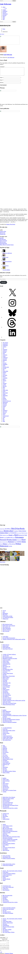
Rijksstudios (5, 614)
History (4, 376)
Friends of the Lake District (8, 909)
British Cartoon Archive (7, 830)
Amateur (4, 920)
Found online (5, 371)
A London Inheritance (7, 727)
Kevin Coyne (5, 756)
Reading (4, 398)
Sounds (4, 406)
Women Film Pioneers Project (9, 704)
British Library (9, 531)
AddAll (4, 824)
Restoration (4, 541)
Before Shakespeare (7, 711)
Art (3, 348)
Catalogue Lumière (6, 659)
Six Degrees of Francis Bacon (9, 847)
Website (1, 82)
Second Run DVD (6, 685)
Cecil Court (5, 729)
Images (4, 379)
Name (1, 77)
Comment (2, 66)
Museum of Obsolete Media (8, 926)
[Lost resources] (4, 264)
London (4, 384)
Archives (4, 346)
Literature (5, 383)
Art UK (4, 610)
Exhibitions (5, 11)
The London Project (7, 695)
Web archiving (12, 543)
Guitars (7, 535)
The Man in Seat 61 (7, 911)
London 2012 (9, 537)
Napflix (4, 928)
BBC (6, 528)
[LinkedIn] (12, 337)
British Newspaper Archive (8, 798)
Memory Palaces (6, 677)
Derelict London (6, 733)
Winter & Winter (6, 772)
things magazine (6, 631)
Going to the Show (6, 670)
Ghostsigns (5, 924)
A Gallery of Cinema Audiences (9, 654)
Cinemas (4, 352)
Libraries (4, 380)
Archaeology (5, 344)
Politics (4, 394)
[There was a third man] (4, 251)
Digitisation (25, 532)
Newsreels (3, 539)
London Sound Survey (7, 736)
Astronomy (5, 349)
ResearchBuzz (6, 844)
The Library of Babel (7, 929)
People (4, 391)
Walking (5, 544)
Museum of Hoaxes (7, 629)
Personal (4, 12)
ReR (3, 765)
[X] (12, 297)
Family (4, 365)
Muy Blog (5, 815)
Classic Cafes (5, 731)
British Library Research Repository (10, 831)
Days (4, 361)
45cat (4, 745)
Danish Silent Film (6, 663)
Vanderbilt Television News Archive (10, 808)
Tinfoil (4, 880)
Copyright (5, 359)
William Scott (5, 618)
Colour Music (5, 636)
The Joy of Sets (6, 900)
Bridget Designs (6, 644)
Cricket (22, 532)
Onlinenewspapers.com (7, 804)
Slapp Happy (5, 767)
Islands (10, 535)
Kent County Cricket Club (8, 887)
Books (22, 528)
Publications (5, 13)
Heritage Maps (6, 835)
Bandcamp (5, 748)
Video (4, 417)
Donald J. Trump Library (8, 922)
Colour (4, 356)
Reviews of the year (7, 401)
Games (4, 373)
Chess (9, 532)
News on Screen (6, 801)
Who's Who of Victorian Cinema (7, 244)
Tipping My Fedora (7, 701)
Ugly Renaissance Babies (8, 617)
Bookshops (2, 531)
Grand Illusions (6, 925)
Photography (5, 392)
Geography (5, 375)
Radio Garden (5, 876)
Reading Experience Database (9, 843)
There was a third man (7, 253)
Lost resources (6, 265)
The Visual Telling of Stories (8, 932)
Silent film (5, 403)
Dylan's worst (5, 257)
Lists (4, 382)
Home (4, 29)
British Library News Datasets (9, 625)
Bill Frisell (5, 749)
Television (5, 411)
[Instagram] (12, 307)
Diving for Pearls (3, 240)
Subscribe (3, 282)
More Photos (2, 562)
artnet (4, 612)
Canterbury (16, 531)
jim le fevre (5, 672)
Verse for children (6, 269)
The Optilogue (6, 696)
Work (4, 421)
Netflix (14, 537)
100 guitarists (5, 342)
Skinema (4, 688)
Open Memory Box (7, 682)
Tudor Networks (6, 850)
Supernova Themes (9, 953)
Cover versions (19, 532)
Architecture (5, 345)
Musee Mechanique (7, 628)
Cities (4, 353)
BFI (8, 528)
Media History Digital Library (9, 676)
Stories (24, 541)
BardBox (2, 238)
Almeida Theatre (2, 528)
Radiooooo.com (6, 764)
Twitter (1, 543)
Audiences (5, 350)
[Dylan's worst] (4, 256)
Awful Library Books (7, 921)
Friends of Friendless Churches (9, 907)
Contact (4, 9)
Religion (1, 541)
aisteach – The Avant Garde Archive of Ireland (12, 870)
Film (3, 369)
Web (3, 19)
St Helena (19, 541)
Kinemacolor (21, 535)
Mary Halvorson (6, 757)
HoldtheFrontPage (6, 799)
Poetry (24, 539)
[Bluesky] (12, 317)
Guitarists (4, 535)
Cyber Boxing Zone (7, 885)
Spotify (15, 541)
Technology (5, 410)
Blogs (10, 528)
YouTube (10, 546)
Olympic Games (11, 539)
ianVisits (4, 734)
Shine (4, 846)
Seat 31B (4, 910)
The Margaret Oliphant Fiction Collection (11, 719)
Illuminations (5, 613)
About (4, 7)
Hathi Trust (5, 834)
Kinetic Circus (6, 646)
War (3, 418)
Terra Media (5, 691)
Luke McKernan (5, 4)
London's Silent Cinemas (8, 673)
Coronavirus (13, 533)
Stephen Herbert (6, 689)
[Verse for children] (4, 268)
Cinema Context (6, 662)
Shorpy (4, 817)
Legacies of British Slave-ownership (10, 839)
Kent (16, 535)
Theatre (4, 413)
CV (6, 8)
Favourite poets (6, 367)
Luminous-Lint (6, 813)
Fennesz (4, 753)
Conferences (5, 357)
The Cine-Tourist (6, 693)
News (4, 388)
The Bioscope (3, 239)
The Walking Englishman (8, 913)
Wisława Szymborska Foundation (9, 722)
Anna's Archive (6, 827)
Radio (4, 397)
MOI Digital (5, 842)
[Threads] (12, 327)
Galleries (4, 372)
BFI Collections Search (7, 624)
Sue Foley (5, 768)
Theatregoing (2, 234)
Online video (5, 390)
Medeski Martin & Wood (8, 759)
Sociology (5, 405)
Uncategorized (6, 415)
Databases (5, 360)
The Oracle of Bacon (7, 697)
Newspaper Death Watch (8, 802)
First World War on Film (8, 669)
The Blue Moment (6, 879)
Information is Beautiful (7, 838)
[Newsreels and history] (4, 260)
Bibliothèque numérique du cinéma (10, 658)
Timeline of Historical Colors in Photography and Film (14, 639)
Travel (4, 414)
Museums (5, 386)
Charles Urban (3, 231)
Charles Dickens (22, 531)
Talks (4, 18)
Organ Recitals (6, 761)
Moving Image (3, 242)
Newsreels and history (7, 261)
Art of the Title (6, 655)
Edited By (5, 665)
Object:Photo (5, 816)
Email (1, 80)
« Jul (1, 952)
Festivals (4, 368)
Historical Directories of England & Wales (11, 836)
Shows (4, 16)
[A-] (1, 34)
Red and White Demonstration (9, 638)
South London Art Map (7, 616)
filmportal (5, 668)
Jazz (13, 535)
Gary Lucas (5, 755)
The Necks (5, 769)
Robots (7, 541)
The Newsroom (6, 787)
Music (4, 387)
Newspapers (19, 537)
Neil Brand (5, 680)
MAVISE (5, 674)
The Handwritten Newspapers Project (10, 805)
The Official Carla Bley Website (9, 771)
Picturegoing (2, 232)
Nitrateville (5, 681)
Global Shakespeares (7, 714)
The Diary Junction (7, 718)
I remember (5, 378)
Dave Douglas (5, 752)
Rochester (11, 541)
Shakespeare (5, 402)
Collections (5, 354)
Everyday (5, 363)
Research (4, 15)
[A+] (3, 34)
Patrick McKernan (6, 647)
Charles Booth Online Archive (9, 730)
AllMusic (4, 746)
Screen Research (3, 243)
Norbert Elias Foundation (8, 865)
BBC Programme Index (7, 828)
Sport (4, 407)
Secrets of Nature (6, 687)
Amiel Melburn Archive (7, 825)
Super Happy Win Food (8, 648)
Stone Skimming (6, 890)
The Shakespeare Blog (7, 720)
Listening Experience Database (9, 840)
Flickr (1, 535)
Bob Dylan (15, 528)
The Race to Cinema (7, 699)
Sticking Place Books (10, 224)
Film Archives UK (6, 627)
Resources (5, 399)
